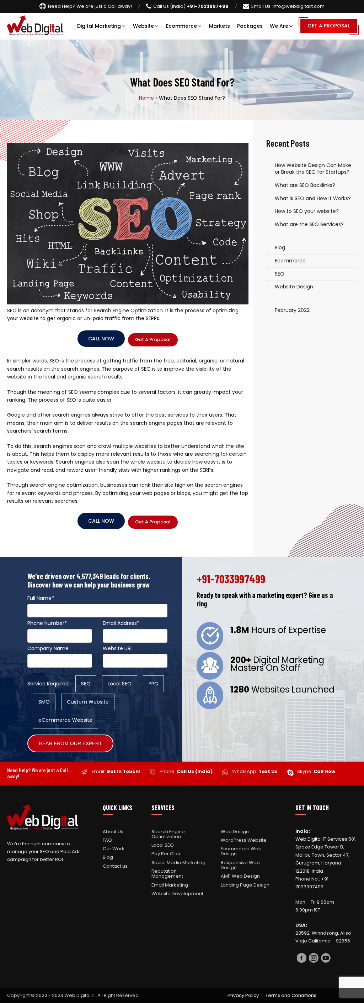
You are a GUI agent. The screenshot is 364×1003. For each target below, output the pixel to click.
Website (143, 26)
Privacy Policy (243, 995)
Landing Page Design (245, 885)
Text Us (268, 771)
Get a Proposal (328, 25)
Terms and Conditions (291, 995)
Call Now (101, 338)
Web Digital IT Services (321, 839)
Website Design (294, 286)
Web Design (235, 831)
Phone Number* (47, 623)
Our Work (113, 848)
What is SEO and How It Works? (313, 198)
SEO (279, 273)
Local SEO (162, 845)
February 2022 (292, 310)
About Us (113, 831)
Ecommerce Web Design (241, 851)
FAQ (107, 840)
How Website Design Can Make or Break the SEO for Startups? (313, 169)
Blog (280, 247)
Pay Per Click (166, 853)
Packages (250, 26)
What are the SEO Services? (309, 224)
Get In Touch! (123, 771)
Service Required (48, 683)
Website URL (118, 648)
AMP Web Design (240, 876)
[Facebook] (301, 959)
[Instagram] (313, 959)
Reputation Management (167, 873)
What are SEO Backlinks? (305, 185)
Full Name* (40, 598)
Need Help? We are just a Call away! (90, 6)
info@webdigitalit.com (288, 6)
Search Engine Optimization (168, 834)
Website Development (177, 893)
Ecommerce (181, 26)
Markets (219, 26)
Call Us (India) (195, 771)
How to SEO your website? (307, 211)
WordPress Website (244, 840)
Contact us (115, 866)
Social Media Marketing (178, 862)
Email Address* (121, 623)
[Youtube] (325, 959)
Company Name (48, 648)
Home (146, 97)
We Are (279, 26)
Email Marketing (169, 885)
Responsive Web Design (240, 865)
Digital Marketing (99, 26)
